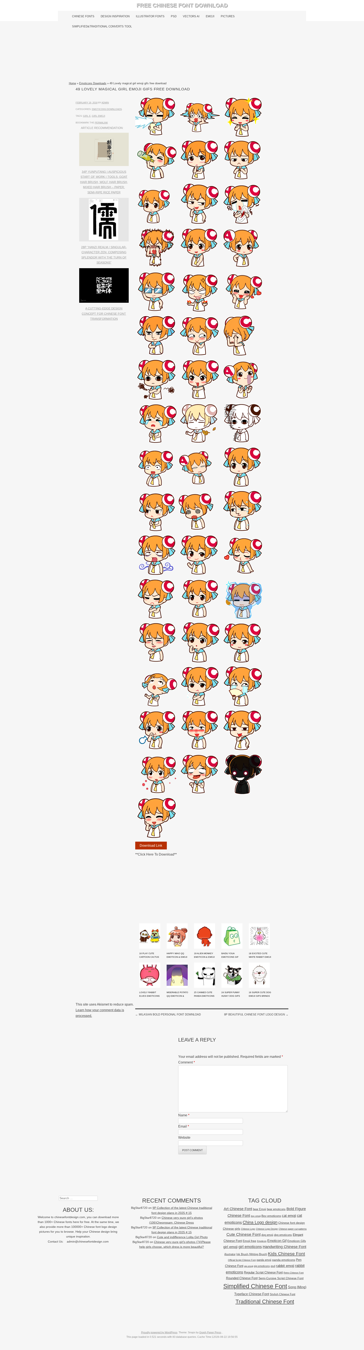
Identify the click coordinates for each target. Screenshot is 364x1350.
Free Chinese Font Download (182, 5)
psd (273, 1266)
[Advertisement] (182, 56)
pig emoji (248, 1266)
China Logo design (260, 1222)
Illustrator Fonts (150, 16)
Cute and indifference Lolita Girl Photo (182, 1237)
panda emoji (264, 1260)
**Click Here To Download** (156, 854)
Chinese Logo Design (267, 1229)
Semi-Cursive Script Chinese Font (281, 1278)
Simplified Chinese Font (255, 1286)
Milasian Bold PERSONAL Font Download (168, 1014)
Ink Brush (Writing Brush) (251, 1254)
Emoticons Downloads (92, 83)
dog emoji (267, 1234)
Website (184, 1137)
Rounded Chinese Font (242, 1278)
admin (105, 102)
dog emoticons (283, 1234)
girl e (87, 116)
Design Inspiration (115, 16)
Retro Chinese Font (294, 1272)
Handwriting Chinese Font (284, 1247)
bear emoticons (276, 1209)
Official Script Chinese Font (242, 1260)
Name (183, 1115)
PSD (174, 16)
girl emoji (98, 116)
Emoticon (261, 1241)
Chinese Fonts (83, 16)
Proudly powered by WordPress (159, 1332)
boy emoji (256, 1216)
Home (72, 83)
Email (183, 1126)
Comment (186, 1062)
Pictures (228, 16)
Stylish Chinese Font (282, 1294)
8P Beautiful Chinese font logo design (256, 1014)
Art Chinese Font (238, 1209)
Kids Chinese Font (286, 1253)
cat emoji (289, 1215)
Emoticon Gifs (296, 1241)
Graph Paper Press (210, 1332)
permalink (101, 122)
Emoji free (249, 1241)
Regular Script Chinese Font (263, 1272)
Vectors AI (191, 16)
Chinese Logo (248, 1229)
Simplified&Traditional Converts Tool (102, 26)
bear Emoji (259, 1209)
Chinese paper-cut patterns (293, 1229)
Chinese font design (291, 1222)
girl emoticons (250, 1247)
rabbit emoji (285, 1266)
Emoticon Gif (276, 1241)
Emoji (210, 16)
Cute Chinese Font (243, 1234)
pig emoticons (262, 1266)
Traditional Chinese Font (265, 1301)
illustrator (230, 1254)
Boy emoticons (271, 1215)
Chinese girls (231, 1228)
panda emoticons (283, 1260)
